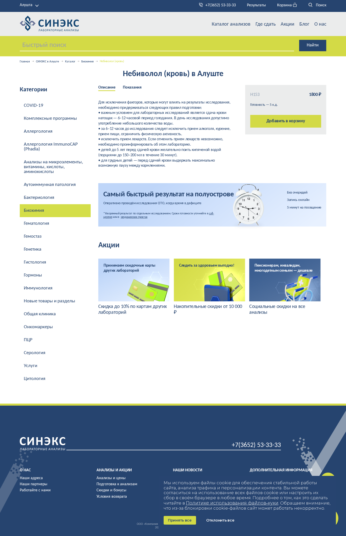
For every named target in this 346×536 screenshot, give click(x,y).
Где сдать (266, 24)
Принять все (180, 520)
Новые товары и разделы (49, 301)
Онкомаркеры (38, 327)
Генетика (32, 249)
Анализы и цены (111, 478)
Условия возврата (112, 497)
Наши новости (187, 470)
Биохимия (87, 61)
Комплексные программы (50, 118)
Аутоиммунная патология (50, 184)
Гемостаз (33, 236)
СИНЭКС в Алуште (47, 61)
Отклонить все (220, 520)
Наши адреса (31, 478)
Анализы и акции (114, 470)
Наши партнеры (33, 484)
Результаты (256, 5)
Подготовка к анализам (117, 484)
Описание (106, 87)
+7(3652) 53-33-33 (220, 5)
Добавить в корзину (285, 121)
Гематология (36, 223)
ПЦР (28, 340)
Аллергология (38, 131)
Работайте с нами (35, 490)
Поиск (320, 5)
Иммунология (38, 288)
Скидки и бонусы (111, 490)
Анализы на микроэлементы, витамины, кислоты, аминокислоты (53, 167)
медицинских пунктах (134, 217)
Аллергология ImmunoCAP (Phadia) (51, 147)
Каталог (70, 61)
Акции (287, 24)
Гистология (35, 262)
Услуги (30, 366)
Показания (132, 87)
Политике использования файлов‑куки (232, 503)
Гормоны (33, 275)
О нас (320, 24)
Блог (304, 24)
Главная (25, 61)
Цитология (34, 378)
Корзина (285, 5)
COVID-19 (33, 105)
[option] (110, 88)
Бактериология (39, 197)
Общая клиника (40, 314)
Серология (34, 353)
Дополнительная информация (281, 470)
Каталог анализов (231, 24)
